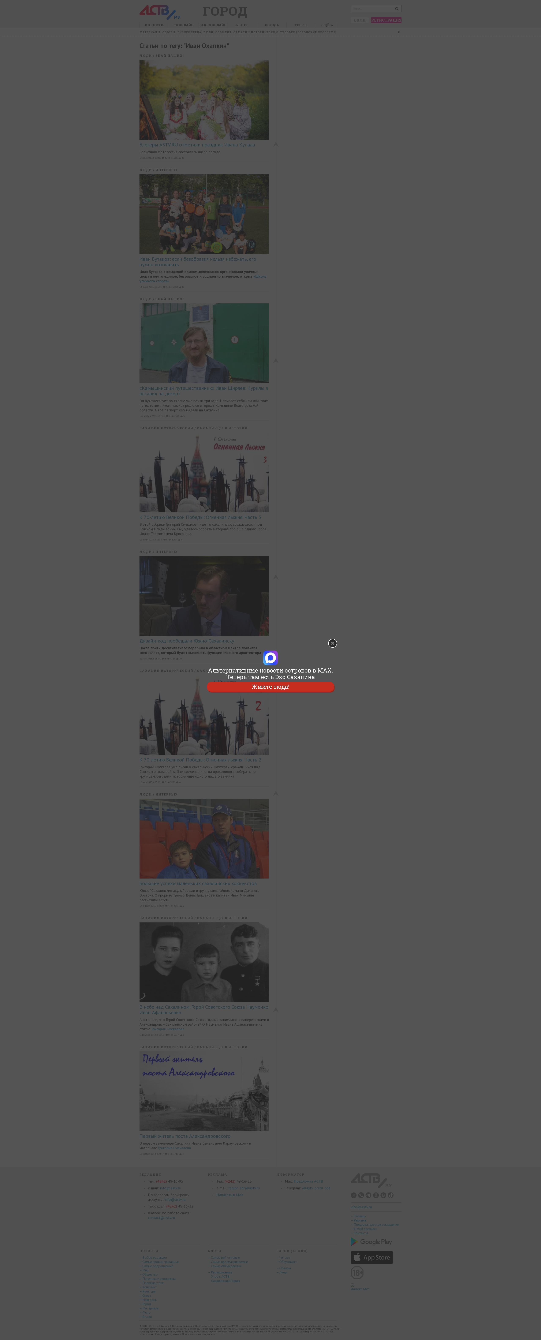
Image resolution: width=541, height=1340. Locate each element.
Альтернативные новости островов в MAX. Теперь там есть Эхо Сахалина (270, 674)
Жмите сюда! (270, 686)
